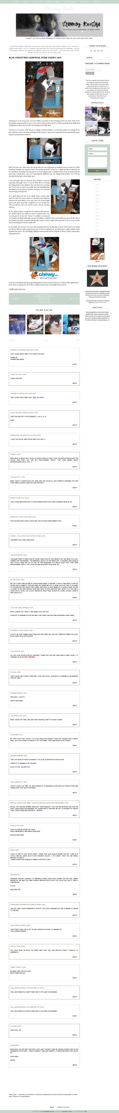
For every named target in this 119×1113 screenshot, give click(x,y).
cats (52, 296)
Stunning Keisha (44, 303)
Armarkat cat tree (44, 294)
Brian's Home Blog (17, 498)
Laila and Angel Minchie (19, 607)
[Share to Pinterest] (77, 299)
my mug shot (49, 167)
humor (48, 298)
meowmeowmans (16, 755)
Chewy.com (47, 172)
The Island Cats (16, 782)
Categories (98, 1)
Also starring (69, 1)
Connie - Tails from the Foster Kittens (25, 536)
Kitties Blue (15, 579)
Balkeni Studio (67, 1111)
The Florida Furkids (18, 925)
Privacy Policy (63, 1107)
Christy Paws (15, 946)
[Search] (107, 57)
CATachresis (15, 651)
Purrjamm (14, 734)
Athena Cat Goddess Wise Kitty (22, 350)
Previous (12, 340)
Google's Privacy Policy (100, 302)
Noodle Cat (14, 825)
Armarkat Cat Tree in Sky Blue (47, 227)
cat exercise (38, 296)
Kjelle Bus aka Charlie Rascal (22, 412)
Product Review (44, 299)
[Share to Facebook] (71, 299)
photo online (18, 211)
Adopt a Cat (37, 1)
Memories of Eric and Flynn (21, 517)
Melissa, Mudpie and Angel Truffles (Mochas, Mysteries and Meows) (37, 803)
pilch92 (13, 672)
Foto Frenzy (84, 1)
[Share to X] (73, 299)
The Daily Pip (15, 477)
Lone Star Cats (16, 374)
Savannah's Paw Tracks (19, 630)
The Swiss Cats (16, 715)
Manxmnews (38, 282)
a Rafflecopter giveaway (17, 289)
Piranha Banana (16, 693)
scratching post (44, 301)
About (26, 1)
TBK (85, 1111)
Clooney (13, 1026)
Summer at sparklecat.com (21, 393)
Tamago (13, 454)
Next (78, 340)
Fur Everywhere (16, 555)
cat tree (47, 296)
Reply (75, 364)
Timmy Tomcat (16, 967)
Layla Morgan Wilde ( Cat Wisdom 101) (25, 988)
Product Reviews (53, 1)
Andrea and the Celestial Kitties (23, 435)
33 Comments (14, 298)
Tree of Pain (37, 180)
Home (17, 1)
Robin (12, 850)
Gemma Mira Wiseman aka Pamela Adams (25, 904)
